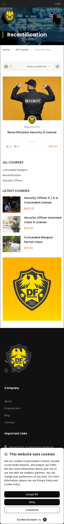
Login (58, 3)
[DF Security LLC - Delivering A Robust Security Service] (10, 15)
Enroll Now (32, 98)
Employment (12, 408)
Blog (7, 415)
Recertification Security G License (32, 132)
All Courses (22, 49)
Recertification (12, 175)
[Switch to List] (10, 66)
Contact (9, 422)
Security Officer (12, 180)
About (8, 401)
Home (6, 49)
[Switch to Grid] (6, 66)
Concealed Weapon (15, 170)
